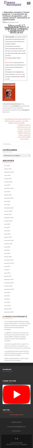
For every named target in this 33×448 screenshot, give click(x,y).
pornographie (6, 110)
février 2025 (8, 178)
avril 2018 (7, 253)
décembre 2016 (9, 279)
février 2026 (8, 169)
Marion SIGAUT (9, 62)
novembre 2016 (9, 282)
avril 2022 (7, 204)
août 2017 (7, 266)
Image (11, 106)
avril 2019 (7, 230)
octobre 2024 (8, 182)
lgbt (9, 108)
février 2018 (8, 256)
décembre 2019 (9, 217)
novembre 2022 (9, 198)
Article (22, 104)
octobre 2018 (8, 243)
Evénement (6, 106)
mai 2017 (7, 269)
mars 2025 (7, 175)
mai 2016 (7, 299)
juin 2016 (7, 295)
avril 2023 (7, 191)
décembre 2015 (9, 312)
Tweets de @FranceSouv (16, 414)
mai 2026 (7, 165)
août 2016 (7, 292)
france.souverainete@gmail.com (16, 426)
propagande (13, 110)
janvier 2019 (8, 237)
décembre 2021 (9, 208)
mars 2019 (7, 234)
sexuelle (19, 110)
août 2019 (7, 224)
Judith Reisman (18, 74)
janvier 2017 (8, 276)
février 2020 (8, 214)
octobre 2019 (8, 221)
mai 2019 (7, 227)
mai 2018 (7, 250)
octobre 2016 (8, 286)
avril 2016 (7, 302)
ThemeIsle (24, 444)
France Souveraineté (15, 317)
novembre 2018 (9, 240)
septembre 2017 (9, 263)
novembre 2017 (9, 260)
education (5, 108)
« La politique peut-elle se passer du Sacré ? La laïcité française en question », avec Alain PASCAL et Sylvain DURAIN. (16, 121)
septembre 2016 (9, 289)
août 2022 (7, 201)
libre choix (14, 108)
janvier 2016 (8, 308)
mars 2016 (7, 305)
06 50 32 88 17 (16, 431)
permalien (6, 112)
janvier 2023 (8, 195)
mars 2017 (7, 273)
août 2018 (7, 247)
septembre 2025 (9, 172)
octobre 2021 (8, 211)
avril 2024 (7, 185)
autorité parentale (24, 106)
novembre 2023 (9, 188)
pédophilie (20, 108)
